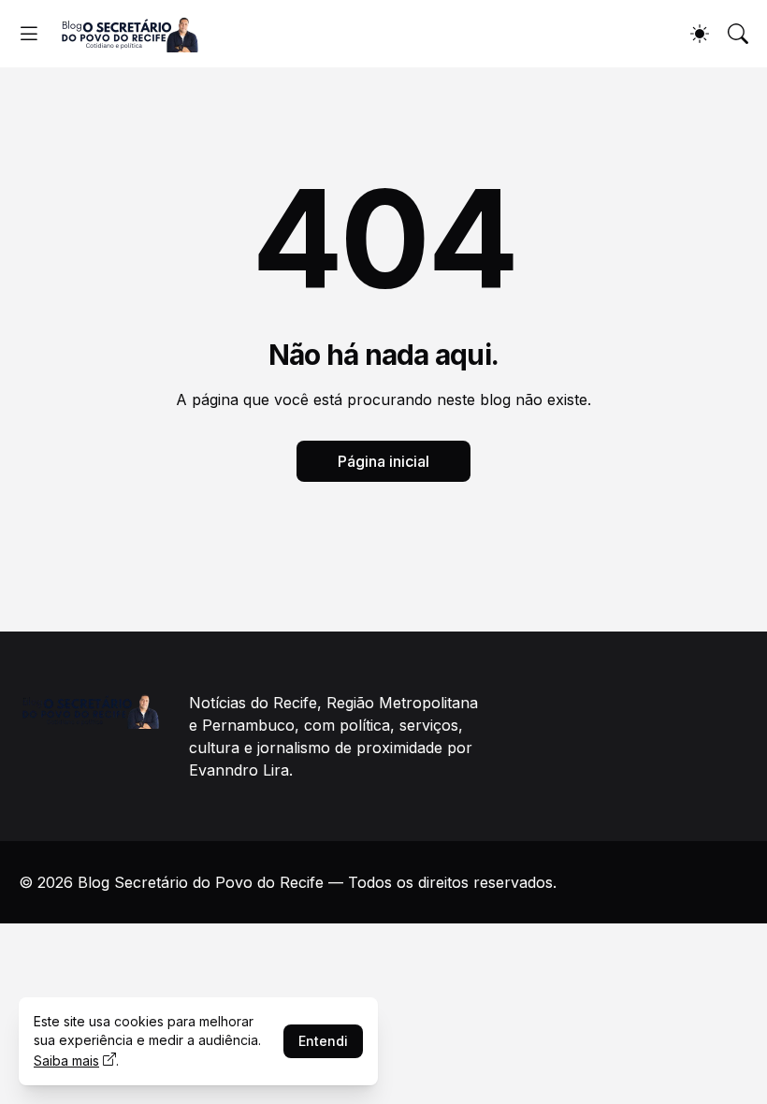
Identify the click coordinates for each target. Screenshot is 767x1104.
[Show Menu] (29, 33)
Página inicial (383, 461)
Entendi (323, 1041)
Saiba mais (66, 1060)
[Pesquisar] (738, 33)
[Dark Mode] (699, 33)
